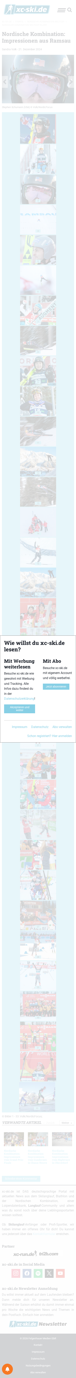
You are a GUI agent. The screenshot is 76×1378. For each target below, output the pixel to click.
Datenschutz (40, 727)
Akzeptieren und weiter (19, 709)
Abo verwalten (62, 727)
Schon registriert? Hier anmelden (49, 736)
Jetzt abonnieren (56, 686)
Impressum (19, 727)
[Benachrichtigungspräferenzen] (7, 1369)
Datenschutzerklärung (19, 698)
